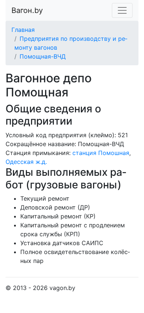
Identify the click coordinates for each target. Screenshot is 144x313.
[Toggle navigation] (122, 10)
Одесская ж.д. (26, 161)
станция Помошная (100, 152)
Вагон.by (27, 10)
